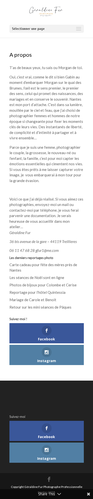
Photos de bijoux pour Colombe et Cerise (43, 285)
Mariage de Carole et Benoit (32, 299)
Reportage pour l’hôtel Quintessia (37, 292)
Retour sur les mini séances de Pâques (40, 307)
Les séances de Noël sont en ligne (36, 277)
